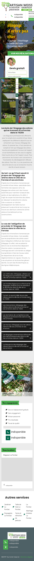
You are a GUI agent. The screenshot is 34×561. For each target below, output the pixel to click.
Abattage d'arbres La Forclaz (29, 514)
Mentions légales (27, 557)
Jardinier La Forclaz (7, 507)
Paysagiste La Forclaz (7, 514)
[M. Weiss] (17, 6)
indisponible (18, 14)
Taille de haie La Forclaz (18, 507)
